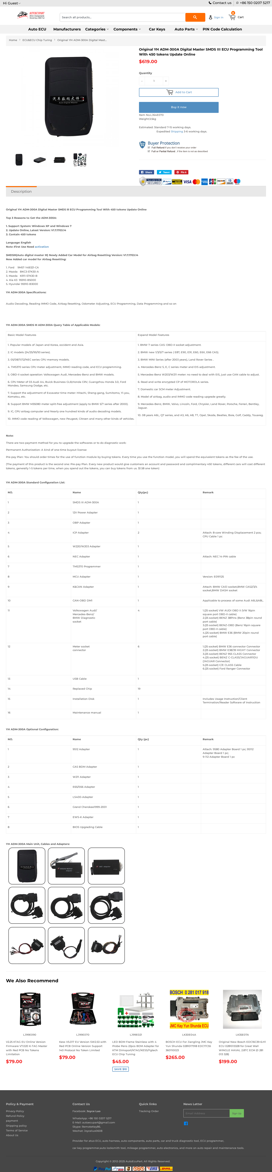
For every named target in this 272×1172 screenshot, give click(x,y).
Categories (96, 29)
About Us (12, 1135)
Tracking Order (149, 1111)
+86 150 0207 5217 (255, 3)
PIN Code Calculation (222, 29)
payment (12, 1120)
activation (42, 246)
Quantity (145, 73)
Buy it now (179, 107)
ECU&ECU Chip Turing (37, 40)
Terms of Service (17, 1130)
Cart (238, 16)
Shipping (177, 131)
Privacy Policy (15, 1111)
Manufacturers (67, 29)
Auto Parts (185, 29)
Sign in (218, 17)
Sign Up (236, 1113)
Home (13, 40)
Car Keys (157, 29)
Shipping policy (16, 1125)
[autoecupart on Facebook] (186, 1124)
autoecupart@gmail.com (98, 1122)
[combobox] (132, 17)
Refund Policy (15, 1115)
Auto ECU (37, 29)
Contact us (222, 3)
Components (126, 29)
